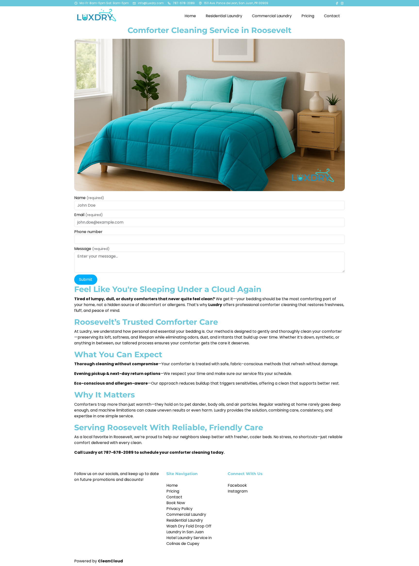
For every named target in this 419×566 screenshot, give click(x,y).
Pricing (172, 491)
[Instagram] (342, 3)
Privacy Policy (179, 508)
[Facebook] (337, 3)
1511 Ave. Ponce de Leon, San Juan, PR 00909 (236, 3)
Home (172, 485)
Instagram (238, 491)
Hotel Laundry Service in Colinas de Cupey (189, 540)
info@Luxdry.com (151, 3)
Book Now (175, 503)
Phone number (88, 231)
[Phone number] (169, 3)
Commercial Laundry (186, 514)
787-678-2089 (184, 3)
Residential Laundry (184, 520)
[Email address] (134, 3)
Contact (174, 497)
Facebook (237, 485)
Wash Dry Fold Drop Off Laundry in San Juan (188, 529)
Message (92, 248)
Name (89, 198)
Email (88, 215)
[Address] (200, 3)
